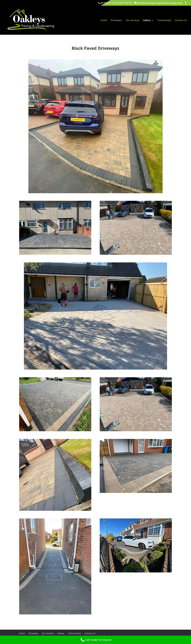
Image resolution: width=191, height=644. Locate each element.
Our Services (132, 20)
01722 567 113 (108, 2)
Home (104, 20)
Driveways (116, 20)
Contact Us (181, 20)
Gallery (147, 20)
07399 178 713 (124, 2)
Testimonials (164, 20)
